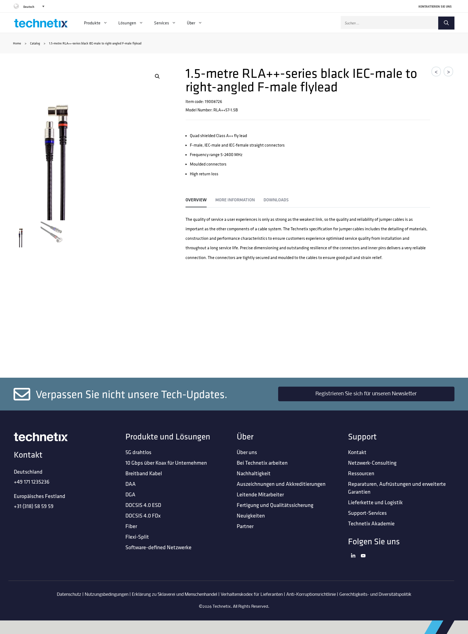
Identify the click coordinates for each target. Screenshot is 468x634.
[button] (157, 76)
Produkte (92, 22)
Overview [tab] (196, 200)
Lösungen (127, 22)
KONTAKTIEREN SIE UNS (435, 6)
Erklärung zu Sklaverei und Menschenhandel (174, 594)
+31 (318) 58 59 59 (34, 506)
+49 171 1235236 (32, 481)
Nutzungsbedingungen (106, 594)
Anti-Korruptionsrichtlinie (311, 594)
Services (161, 22)
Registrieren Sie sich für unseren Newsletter (366, 394)
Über (191, 22)
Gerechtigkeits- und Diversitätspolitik (375, 594)
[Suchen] (446, 23)
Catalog (35, 43)
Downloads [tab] (276, 200)
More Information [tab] (235, 200)
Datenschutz (69, 594)
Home (17, 43)
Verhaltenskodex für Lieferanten (252, 594)
